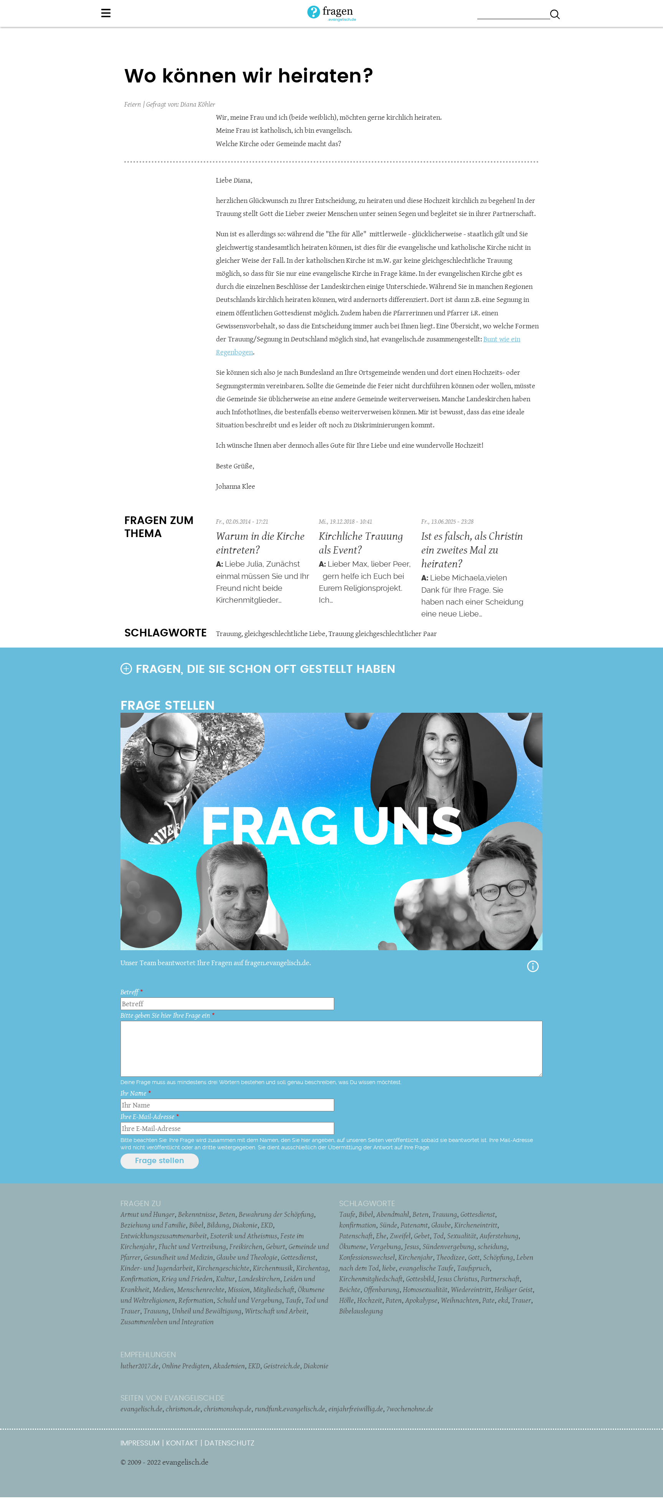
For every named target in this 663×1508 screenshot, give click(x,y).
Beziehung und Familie (153, 1225)
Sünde (388, 1225)
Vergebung (385, 1246)
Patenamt (414, 1225)
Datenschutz (229, 1443)
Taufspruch (473, 1267)
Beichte (349, 1289)
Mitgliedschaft (273, 1289)
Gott (474, 1257)
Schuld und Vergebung (249, 1300)
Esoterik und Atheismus (243, 1235)
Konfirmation (139, 1278)
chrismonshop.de (227, 1408)
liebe (389, 1267)
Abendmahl (392, 1214)
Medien (163, 1289)
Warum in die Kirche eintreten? (260, 542)
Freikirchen (245, 1246)
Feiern (132, 104)
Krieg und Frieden (187, 1278)
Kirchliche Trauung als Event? (361, 542)
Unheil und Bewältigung (206, 1310)
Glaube (441, 1225)
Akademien (229, 1365)
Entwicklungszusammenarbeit (163, 1235)
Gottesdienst (298, 1257)
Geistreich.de (282, 1365)
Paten (394, 1300)
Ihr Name (133, 1093)
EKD (267, 1225)
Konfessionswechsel (367, 1257)
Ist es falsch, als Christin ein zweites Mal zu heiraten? (472, 549)
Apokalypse (421, 1300)
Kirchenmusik (273, 1267)
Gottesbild (420, 1278)
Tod (438, 1235)
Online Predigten (185, 1365)
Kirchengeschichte (222, 1267)
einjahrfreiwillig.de (355, 1408)
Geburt (275, 1246)
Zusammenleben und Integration (167, 1321)
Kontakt (182, 1443)
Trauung (228, 633)
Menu (105, 13)
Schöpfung (498, 1257)
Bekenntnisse (197, 1214)
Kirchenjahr (415, 1257)
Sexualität (461, 1235)
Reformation (195, 1300)
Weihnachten (460, 1300)
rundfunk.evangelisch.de (290, 1408)
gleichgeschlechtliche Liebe (284, 633)
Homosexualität (425, 1289)
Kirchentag (312, 1267)
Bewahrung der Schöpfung (276, 1214)
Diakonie (245, 1225)
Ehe (381, 1235)
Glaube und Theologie (246, 1257)
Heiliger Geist (514, 1289)
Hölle (346, 1300)
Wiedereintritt (471, 1289)
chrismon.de (183, 1408)
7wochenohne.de (409, 1408)
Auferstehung (499, 1235)
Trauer (521, 1300)
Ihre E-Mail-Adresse (147, 1116)
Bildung (218, 1225)
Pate (488, 1300)
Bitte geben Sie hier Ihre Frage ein (165, 1015)
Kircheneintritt (475, 1225)
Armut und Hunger (147, 1214)
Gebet (422, 1235)
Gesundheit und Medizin (178, 1257)
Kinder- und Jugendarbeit (156, 1267)
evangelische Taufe (426, 1267)
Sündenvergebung (448, 1246)
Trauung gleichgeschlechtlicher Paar (382, 633)
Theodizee (450, 1257)
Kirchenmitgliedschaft (370, 1278)
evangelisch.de (141, 1408)
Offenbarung (381, 1289)
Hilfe (533, 966)
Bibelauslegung (361, 1310)
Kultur (225, 1278)
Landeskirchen (259, 1278)
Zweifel (400, 1235)
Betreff (129, 992)
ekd (503, 1300)
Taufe (293, 1300)
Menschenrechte (200, 1289)
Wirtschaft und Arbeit (276, 1310)
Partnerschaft (500, 1278)
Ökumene (352, 1246)
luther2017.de (139, 1365)
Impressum (140, 1443)
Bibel (196, 1225)
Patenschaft (356, 1235)
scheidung (492, 1246)
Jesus (411, 1246)
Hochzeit (369, 1300)
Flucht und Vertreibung (192, 1246)
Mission (239, 1289)
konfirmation (357, 1225)
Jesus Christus (457, 1278)
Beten (227, 1214)
